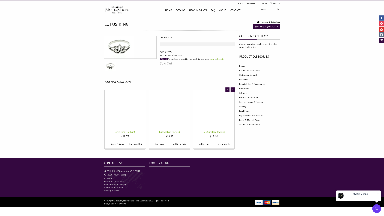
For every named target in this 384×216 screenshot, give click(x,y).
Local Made (244, 111)
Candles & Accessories (249, 70)
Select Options (117, 144)
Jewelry (265, 22)
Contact (235, 10)
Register (251, 3)
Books (242, 66)
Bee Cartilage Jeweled (214, 131)
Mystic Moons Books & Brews (133, 200)
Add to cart (159, 144)
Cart (275, 3)
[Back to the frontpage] (258, 22)
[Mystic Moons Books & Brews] (117, 9)
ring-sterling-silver (173, 55)
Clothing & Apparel (248, 75)
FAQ (213, 10)
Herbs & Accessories (248, 97)
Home (168, 10)
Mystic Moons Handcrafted (251, 115)
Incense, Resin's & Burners (251, 102)
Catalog (180, 10)
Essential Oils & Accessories (252, 84)
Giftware (243, 93)
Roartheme (121, 203)
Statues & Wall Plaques (250, 124)
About (222, 10)
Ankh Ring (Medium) (125, 131)
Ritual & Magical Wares (249, 120)
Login (239, 3)
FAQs (264, 3)
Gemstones (244, 88)
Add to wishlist (135, 144)
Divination (243, 79)
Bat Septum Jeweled (169, 131)
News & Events (198, 10)
